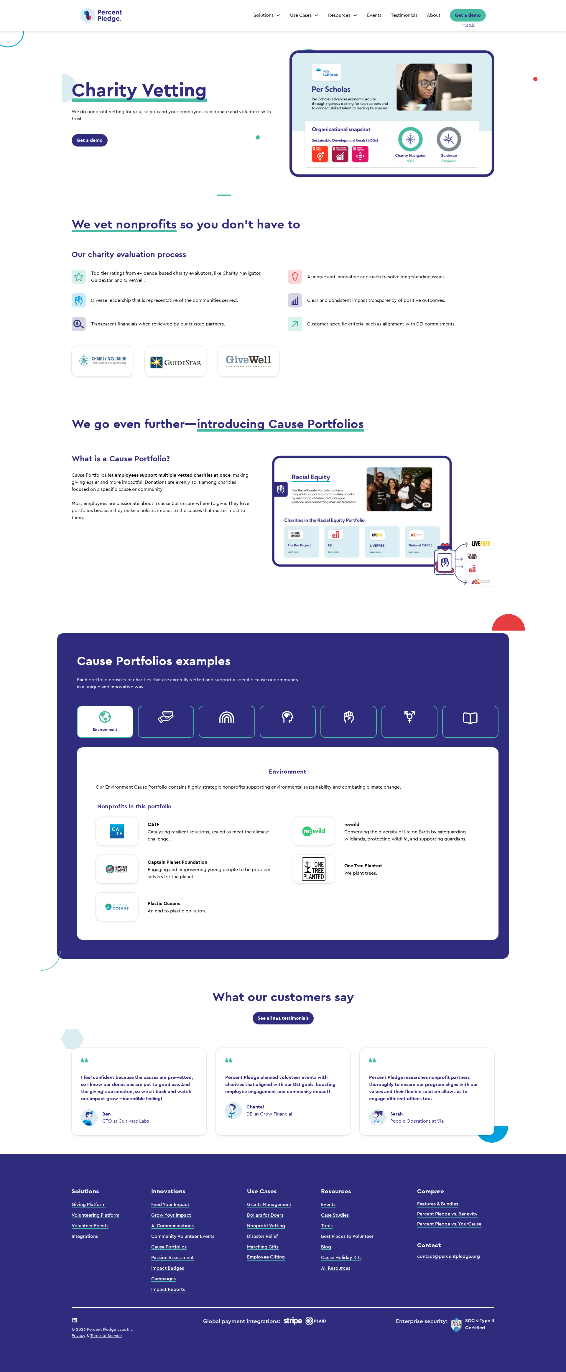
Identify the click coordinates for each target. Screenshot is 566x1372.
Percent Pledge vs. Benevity (447, 1214)
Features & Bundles (437, 1204)
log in (470, 24)
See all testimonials (283, 1018)
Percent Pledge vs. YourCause (449, 1224)
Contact (429, 1245)
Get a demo (468, 15)
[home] (101, 15)
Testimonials (404, 15)
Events (374, 15)
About (433, 15)
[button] (267, 15)
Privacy (78, 1336)
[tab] (105, 722)
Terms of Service (106, 1336)
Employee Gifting (266, 1257)
